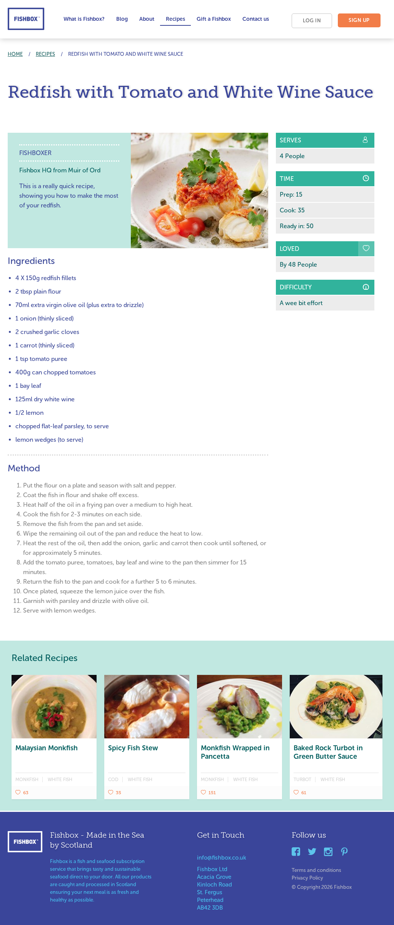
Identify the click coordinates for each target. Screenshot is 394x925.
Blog (122, 19)
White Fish (60, 779)
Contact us (255, 19)
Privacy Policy (307, 876)
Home (15, 54)
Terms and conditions (316, 868)
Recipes (175, 19)
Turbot (302, 779)
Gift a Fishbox (214, 19)
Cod (113, 779)
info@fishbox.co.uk (221, 857)
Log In (312, 20)
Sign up (359, 20)
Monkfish (26, 779)
